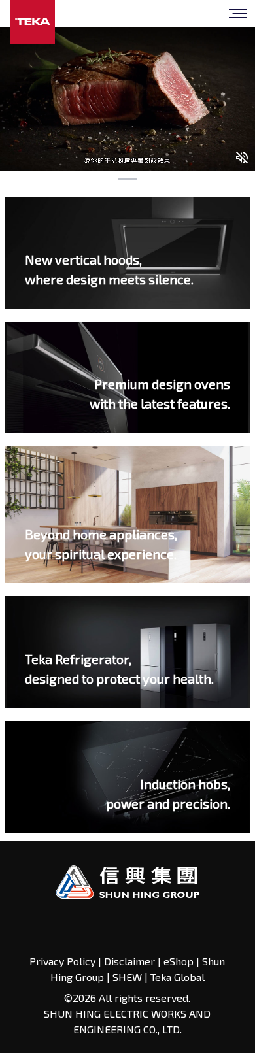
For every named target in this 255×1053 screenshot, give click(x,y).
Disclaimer (129, 961)
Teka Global (177, 977)
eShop (178, 961)
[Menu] (238, 13)
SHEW (128, 977)
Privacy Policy (63, 961)
